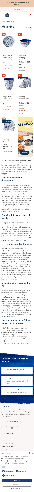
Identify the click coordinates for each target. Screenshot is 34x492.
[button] (17, 489)
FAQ (2, 440)
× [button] (32, 453)
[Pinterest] (17, 428)
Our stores (17, 9)
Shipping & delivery (7, 443)
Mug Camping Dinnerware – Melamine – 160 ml (8, 100)
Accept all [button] (17, 480)
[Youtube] (6, 428)
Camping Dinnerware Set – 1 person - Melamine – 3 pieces (8, 144)
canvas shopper (25, 264)
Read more (17, 4)
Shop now (24, 153)
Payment (4, 450)
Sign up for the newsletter (10, 421)
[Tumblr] (13, 428)
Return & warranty (7, 447)
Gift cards (4, 437)
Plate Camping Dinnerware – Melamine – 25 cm (8, 59)
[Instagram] (21, 428)
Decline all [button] (17, 485)
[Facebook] (2, 428)
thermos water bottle (8, 316)
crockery (4, 202)
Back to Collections (8, 21)
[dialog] (17, 471)
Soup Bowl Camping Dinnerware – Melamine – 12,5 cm (24, 60)
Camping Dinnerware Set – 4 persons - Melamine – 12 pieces (24, 101)
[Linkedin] (10, 428)
